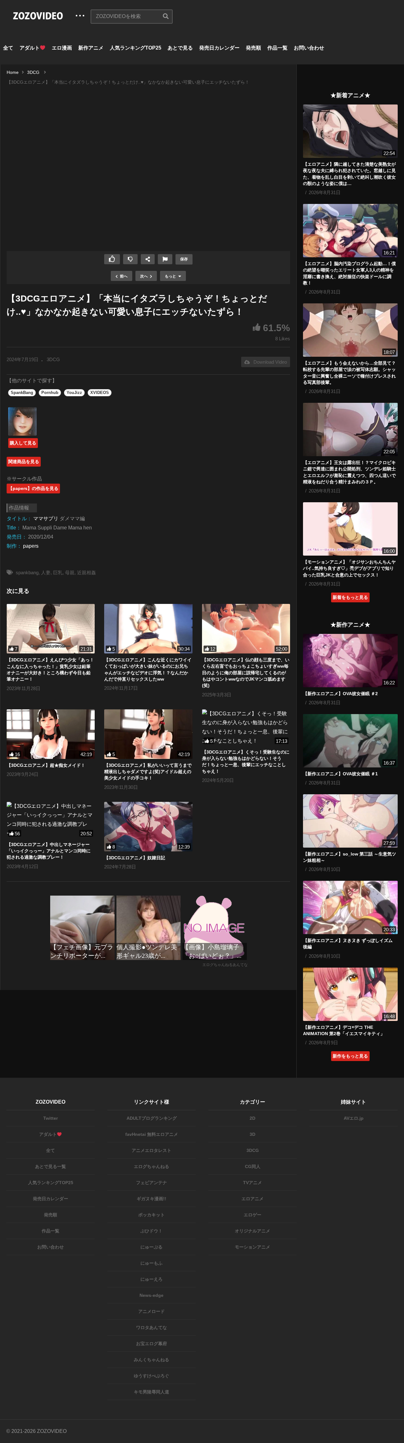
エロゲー (252, 1214)
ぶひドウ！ (151, 1230)
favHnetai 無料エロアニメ (151, 1134)
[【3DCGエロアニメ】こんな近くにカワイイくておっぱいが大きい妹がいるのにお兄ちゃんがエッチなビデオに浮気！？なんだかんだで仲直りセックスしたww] (148, 628)
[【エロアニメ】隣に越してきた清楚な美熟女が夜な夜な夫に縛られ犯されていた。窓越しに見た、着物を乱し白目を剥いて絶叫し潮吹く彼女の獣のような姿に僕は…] (350, 131)
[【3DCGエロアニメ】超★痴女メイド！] (51, 734)
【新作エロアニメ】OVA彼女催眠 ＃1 (340, 773)
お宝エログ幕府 (151, 1343)
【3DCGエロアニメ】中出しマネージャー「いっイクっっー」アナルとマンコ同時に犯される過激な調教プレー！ (49, 851)
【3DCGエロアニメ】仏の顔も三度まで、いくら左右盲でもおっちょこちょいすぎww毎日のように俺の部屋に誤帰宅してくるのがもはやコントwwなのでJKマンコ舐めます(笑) (245, 672)
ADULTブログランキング (152, 1118)
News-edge (151, 1295)
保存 (184, 259)
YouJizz (74, 392)
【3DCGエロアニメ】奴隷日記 (134, 857)
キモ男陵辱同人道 (151, 1391)
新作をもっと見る (350, 1055)
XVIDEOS (99, 392)
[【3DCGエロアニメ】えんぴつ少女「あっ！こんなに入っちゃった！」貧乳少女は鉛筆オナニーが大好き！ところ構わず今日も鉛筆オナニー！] (51, 628)
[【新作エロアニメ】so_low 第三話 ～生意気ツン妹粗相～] (350, 821)
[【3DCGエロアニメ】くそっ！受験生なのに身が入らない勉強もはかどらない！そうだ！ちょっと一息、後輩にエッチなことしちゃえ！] (246, 727)
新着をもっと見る (350, 597)
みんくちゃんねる (151, 1359)
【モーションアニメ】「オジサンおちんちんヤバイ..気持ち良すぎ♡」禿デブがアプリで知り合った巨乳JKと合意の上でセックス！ (349, 568)
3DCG (53, 359)
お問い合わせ (309, 48)
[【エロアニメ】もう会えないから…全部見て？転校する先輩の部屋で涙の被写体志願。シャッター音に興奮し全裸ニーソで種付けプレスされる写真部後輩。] (350, 330)
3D (252, 1134)
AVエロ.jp (354, 1118)
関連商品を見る (23, 461)
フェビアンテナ (151, 1182)
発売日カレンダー (219, 48)
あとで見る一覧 (50, 1166)
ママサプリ (45, 518)
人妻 (45, 572)
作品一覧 (277, 48)
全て (8, 48)
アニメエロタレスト (151, 1150)
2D (252, 1118)
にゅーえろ (151, 1279)
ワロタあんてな (151, 1327)
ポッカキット (151, 1214)
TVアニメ (252, 1182)
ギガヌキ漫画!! (151, 1198)
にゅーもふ (151, 1263)
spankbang (27, 572)
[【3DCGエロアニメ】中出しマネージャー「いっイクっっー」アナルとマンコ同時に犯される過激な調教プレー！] (51, 820)
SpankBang (22, 392)
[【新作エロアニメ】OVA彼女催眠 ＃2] (350, 660)
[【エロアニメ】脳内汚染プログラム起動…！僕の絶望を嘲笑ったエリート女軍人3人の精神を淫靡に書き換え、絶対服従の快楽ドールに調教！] (350, 230)
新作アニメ (91, 48)
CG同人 (252, 1166)
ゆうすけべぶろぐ (151, 1375)
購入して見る (23, 442)
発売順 (253, 48)
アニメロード (151, 1311)
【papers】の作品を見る (33, 488)
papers (31, 546)
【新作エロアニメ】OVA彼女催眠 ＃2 (340, 693)
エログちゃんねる (151, 1166)
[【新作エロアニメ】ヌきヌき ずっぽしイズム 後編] (350, 907)
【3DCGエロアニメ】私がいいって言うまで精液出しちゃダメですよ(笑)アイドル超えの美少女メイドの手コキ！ (148, 772)
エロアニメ (252, 1198)
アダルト (30, 48)
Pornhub (49, 392)
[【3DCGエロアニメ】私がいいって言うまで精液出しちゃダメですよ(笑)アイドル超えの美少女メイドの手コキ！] (148, 734)
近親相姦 (86, 572)
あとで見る (180, 48)
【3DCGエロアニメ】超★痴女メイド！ (46, 765)
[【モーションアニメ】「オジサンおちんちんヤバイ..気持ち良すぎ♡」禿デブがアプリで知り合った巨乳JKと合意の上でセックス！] (350, 529)
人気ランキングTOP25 (135, 48)
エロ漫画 (62, 48)
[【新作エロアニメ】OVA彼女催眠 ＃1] (350, 740)
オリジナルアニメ (252, 1230)
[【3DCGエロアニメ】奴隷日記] (148, 826)
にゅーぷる (151, 1246)
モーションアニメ (252, 1246)
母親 (69, 572)
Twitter (50, 1118)
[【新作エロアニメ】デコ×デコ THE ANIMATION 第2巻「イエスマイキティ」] (350, 994)
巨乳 (57, 572)
